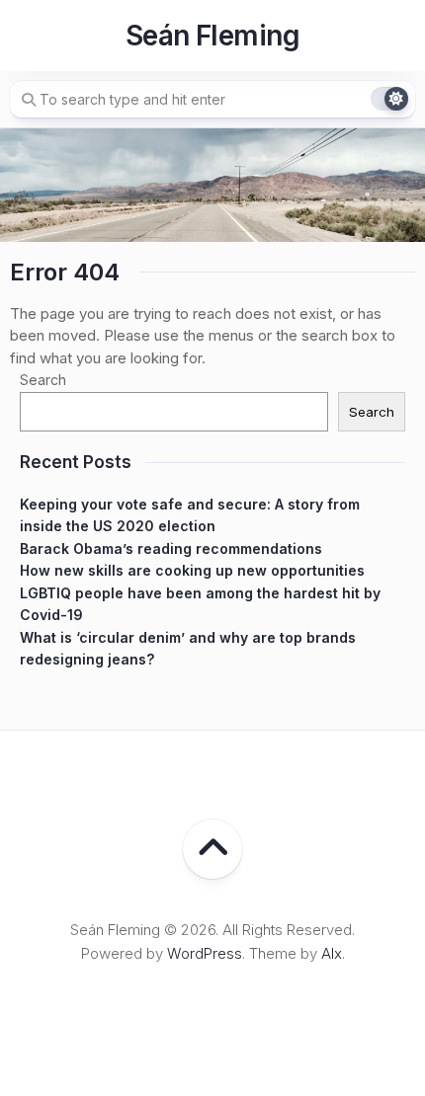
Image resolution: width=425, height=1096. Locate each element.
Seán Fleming (212, 35)
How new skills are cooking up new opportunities (192, 570)
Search (43, 379)
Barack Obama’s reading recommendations (171, 548)
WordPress (204, 953)
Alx (331, 953)
